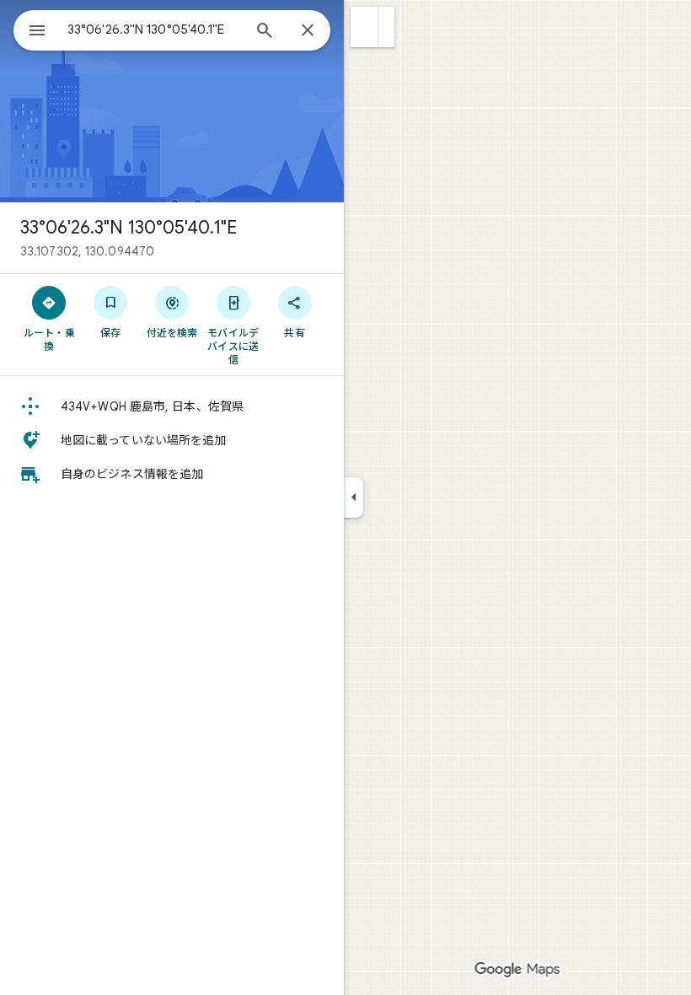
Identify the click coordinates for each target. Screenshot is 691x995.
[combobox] (154, 29)
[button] (364, 27)
